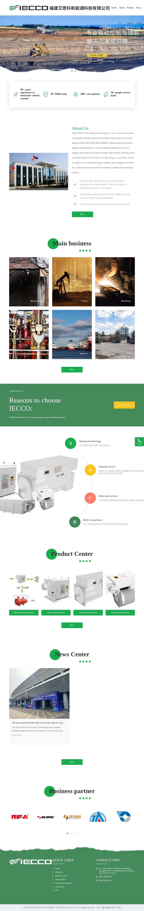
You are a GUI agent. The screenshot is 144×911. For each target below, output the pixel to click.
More (82, 214)
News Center (139, 10)
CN (56, 890)
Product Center (130, 10)
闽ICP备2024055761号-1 (112, 908)
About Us (122, 10)
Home (114, 7)
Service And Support (63, 883)
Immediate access (124, 405)
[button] (69, 71)
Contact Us (59, 887)
